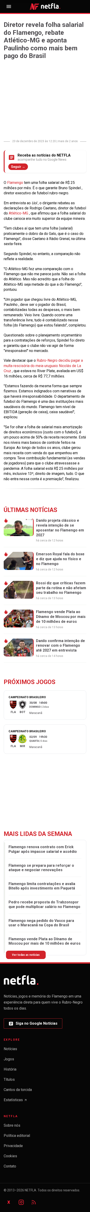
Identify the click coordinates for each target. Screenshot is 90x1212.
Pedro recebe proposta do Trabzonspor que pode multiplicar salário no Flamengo (44, 904)
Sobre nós (12, 1125)
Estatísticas (15, 1101)
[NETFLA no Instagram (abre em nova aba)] (21, 1202)
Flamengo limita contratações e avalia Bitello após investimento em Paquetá (42, 886)
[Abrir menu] (9, 6)
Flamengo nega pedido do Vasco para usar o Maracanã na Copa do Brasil (41, 922)
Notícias (10, 1049)
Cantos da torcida (18, 1089)
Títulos (9, 1079)
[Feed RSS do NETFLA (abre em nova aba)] (34, 1202)
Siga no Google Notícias (32, 1024)
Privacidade (13, 1146)
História (10, 1069)
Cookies (10, 1156)
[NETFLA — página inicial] (45, 6)
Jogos (9, 1059)
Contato (10, 1166)
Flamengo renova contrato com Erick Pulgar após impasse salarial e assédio (43, 849)
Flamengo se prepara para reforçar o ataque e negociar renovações (41, 867)
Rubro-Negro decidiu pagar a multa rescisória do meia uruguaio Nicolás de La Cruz (43, 365)
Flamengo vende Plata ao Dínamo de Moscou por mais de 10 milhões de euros (45, 941)
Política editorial (17, 1135)
